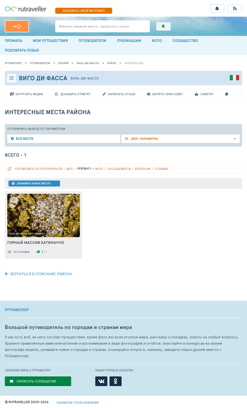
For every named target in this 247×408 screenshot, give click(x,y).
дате (69, 169)
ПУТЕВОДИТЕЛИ (92, 40)
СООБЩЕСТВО (185, 40)
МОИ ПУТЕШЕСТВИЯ (50, 40)
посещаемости (119, 169)
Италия (63, 63)
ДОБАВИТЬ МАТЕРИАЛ (84, 10)
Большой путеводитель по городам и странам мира (68, 327)
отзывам (161, 169)
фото (99, 169)
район (111, 63)
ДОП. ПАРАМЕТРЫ (144, 138)
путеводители (40, 63)
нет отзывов (21, 252)
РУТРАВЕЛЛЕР (17, 310)
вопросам (142, 169)
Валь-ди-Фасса (88, 63)
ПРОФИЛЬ (13, 40)
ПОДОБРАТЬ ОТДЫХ (22, 50)
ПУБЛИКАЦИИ (129, 40)
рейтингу (84, 169)
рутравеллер (13, 63)
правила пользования (77, 402)
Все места (25, 139)
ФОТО (157, 40)
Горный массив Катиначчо (35, 242)
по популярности (38, 169)
